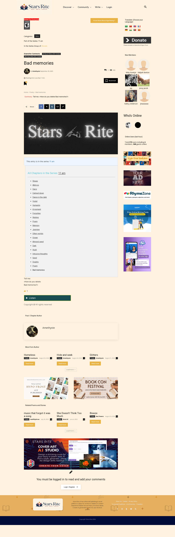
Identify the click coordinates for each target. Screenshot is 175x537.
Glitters (94, 354)
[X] (46, 106)
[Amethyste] (27, 71)
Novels (44, 46)
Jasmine (36, 229)
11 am (51, 161)
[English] (135, 26)
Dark (34, 246)
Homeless (29, 354)
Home (26, 92)
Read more (29, 363)
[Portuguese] (135, 30)
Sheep (35, 181)
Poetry (37, 36)
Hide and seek (64, 354)
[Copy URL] (63, 106)
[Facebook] (41, 106)
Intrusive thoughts (40, 254)
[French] (139, 26)
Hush (34, 250)
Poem (35, 221)
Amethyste (36, 71)
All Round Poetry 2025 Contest (51, 54)
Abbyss (35, 185)
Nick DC (65, 419)
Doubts (35, 262)
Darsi (34, 189)
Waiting (35, 217)
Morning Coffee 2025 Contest (33, 56)
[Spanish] (139, 30)
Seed (34, 258)
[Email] (57, 106)
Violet (34, 201)
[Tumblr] (52, 106)
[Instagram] (122, 509)
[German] (126, 30)
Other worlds (37, 233)
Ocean (35, 238)
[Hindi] (130, 30)
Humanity (36, 205)
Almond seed (38, 242)
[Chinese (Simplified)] (130, 26)
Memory (35, 225)
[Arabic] (126, 26)
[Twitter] (135, 509)
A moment (36, 209)
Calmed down (38, 193)
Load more (70, 370)
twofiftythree (34, 419)
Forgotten (36, 213)
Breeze (93, 413)
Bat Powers (100, 416)
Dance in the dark (39, 197)
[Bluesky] (131, 509)
